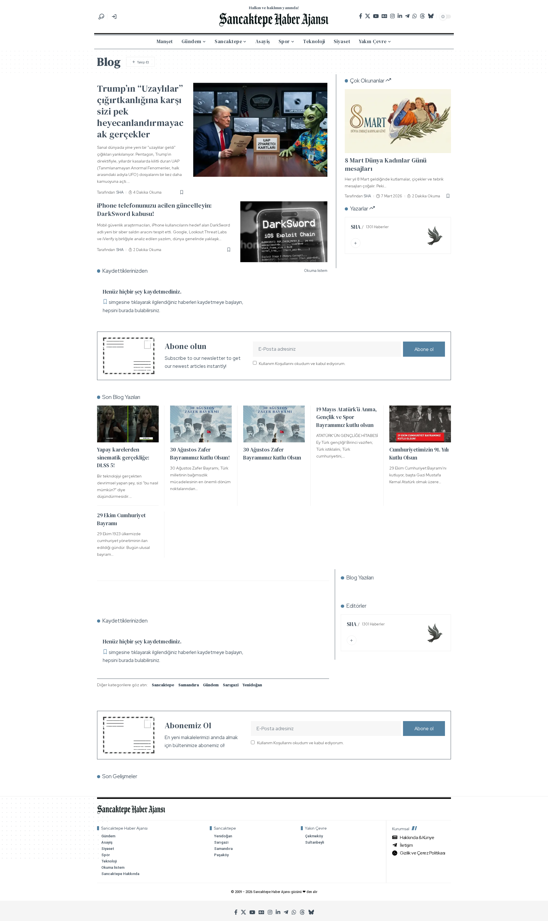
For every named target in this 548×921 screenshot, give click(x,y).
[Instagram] (392, 16)
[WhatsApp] (414, 16)
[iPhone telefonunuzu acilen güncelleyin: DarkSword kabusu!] (283, 231)
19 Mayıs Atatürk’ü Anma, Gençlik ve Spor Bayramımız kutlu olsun (346, 417)
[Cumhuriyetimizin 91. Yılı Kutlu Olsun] (420, 424)
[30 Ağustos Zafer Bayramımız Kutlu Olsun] (274, 424)
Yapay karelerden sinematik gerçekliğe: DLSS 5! (123, 457)
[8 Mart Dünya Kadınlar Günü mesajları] (398, 121)
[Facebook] (361, 16)
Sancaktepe (163, 685)
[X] (368, 16)
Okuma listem (315, 270)
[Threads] (422, 16)
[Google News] (384, 16)
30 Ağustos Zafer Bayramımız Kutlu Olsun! (200, 453)
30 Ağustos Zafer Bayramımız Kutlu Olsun (272, 453)
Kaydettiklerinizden (125, 270)
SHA (120, 192)
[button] (101, 16)
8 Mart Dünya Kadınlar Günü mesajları (385, 164)
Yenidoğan (252, 685)
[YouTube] (376, 16)
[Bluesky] (430, 16)
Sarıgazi (231, 685)
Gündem (211, 685)
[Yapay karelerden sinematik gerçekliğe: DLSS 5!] (128, 424)
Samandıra (188, 685)
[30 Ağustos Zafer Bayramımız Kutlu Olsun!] (201, 424)
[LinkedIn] (400, 16)
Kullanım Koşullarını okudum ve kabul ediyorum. (302, 363)
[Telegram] (407, 16)
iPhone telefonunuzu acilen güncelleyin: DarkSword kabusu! (154, 209)
